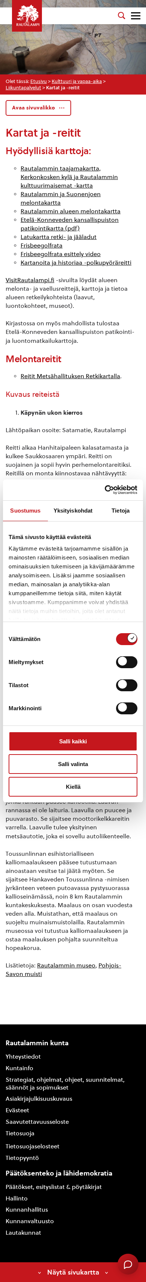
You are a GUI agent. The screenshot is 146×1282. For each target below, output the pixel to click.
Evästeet (17, 1110)
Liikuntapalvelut (23, 87)
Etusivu (38, 81)
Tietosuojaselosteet (33, 1146)
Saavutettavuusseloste (37, 1121)
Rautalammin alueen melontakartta (71, 211)
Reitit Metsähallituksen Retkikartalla (70, 376)
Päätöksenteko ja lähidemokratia (59, 1173)
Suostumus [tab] (25, 510)
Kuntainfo (19, 1068)
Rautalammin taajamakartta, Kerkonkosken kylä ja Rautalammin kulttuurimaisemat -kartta (69, 177)
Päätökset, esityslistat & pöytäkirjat (54, 1186)
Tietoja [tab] (121, 510)
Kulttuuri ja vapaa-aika (77, 81)
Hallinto (17, 1198)
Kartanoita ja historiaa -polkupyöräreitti (76, 262)
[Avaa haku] (121, 15)
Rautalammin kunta (37, 1043)
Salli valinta (73, 764)
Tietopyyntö (22, 1157)
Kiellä (73, 787)
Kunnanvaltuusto (30, 1221)
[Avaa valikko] (135, 15)
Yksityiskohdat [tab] (73, 510)
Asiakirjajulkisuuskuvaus (39, 1098)
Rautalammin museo (66, 965)
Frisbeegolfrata (42, 245)
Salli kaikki (73, 741)
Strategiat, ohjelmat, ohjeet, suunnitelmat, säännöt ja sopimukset (65, 1083)
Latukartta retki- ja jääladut (59, 236)
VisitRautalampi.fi (30, 280)
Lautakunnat (23, 1232)
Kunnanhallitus (27, 1209)
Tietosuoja (20, 1133)
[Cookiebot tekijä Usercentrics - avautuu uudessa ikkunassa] (105, 490)
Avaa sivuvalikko (33, 108)
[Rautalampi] (27, 16)
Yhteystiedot (23, 1056)
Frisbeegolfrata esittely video (61, 254)
